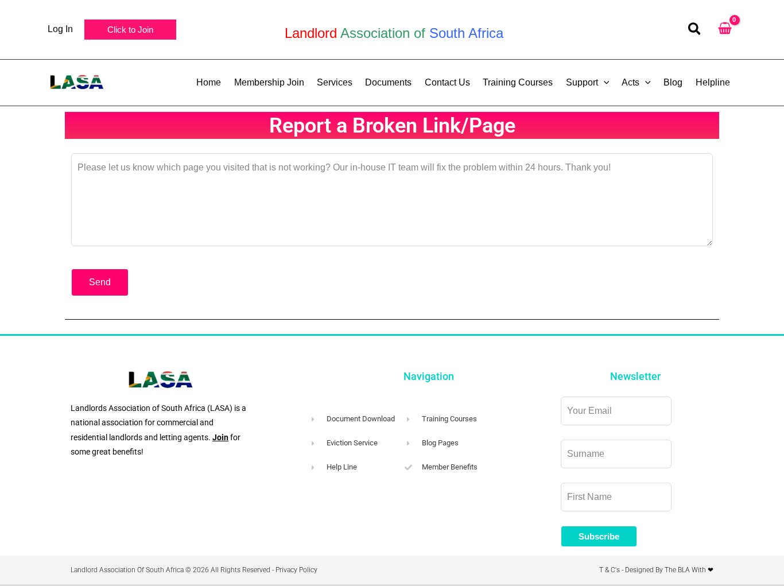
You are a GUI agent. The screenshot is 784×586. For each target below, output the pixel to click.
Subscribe (599, 536)
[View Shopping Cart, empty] (724, 29)
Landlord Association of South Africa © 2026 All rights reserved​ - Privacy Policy (194, 570)
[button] (130, 30)
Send (100, 282)
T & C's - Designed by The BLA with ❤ (656, 570)
